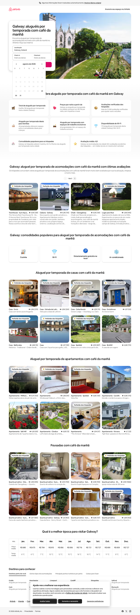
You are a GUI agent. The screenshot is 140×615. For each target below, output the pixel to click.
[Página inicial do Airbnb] (14, 9)
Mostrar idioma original (92, 3)
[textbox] (22, 57)
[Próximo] (74, 178)
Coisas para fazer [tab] (92, 574)
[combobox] (32, 50)
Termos (37, 611)
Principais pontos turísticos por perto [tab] (68, 574)
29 (42, 91)
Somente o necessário (70, 601)
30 (16, 96)
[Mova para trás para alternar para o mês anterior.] (16, 64)
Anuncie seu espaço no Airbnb (117, 9)
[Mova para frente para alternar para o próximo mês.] (41, 64)
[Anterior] (65, 178)
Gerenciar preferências (95, 601)
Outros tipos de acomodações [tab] (41, 574)
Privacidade (28, 611)
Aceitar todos (45, 601)
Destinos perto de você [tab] (17, 574)
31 (20, 96)
